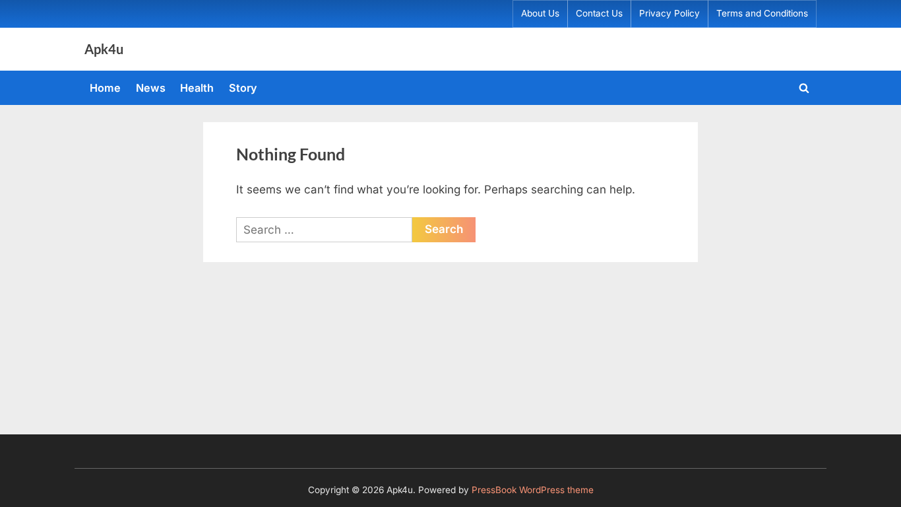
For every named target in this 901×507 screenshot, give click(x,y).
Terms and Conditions (762, 13)
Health (197, 87)
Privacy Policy (669, 13)
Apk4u (103, 49)
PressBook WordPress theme (533, 490)
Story (243, 87)
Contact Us (599, 13)
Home (105, 87)
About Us (540, 13)
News (151, 87)
